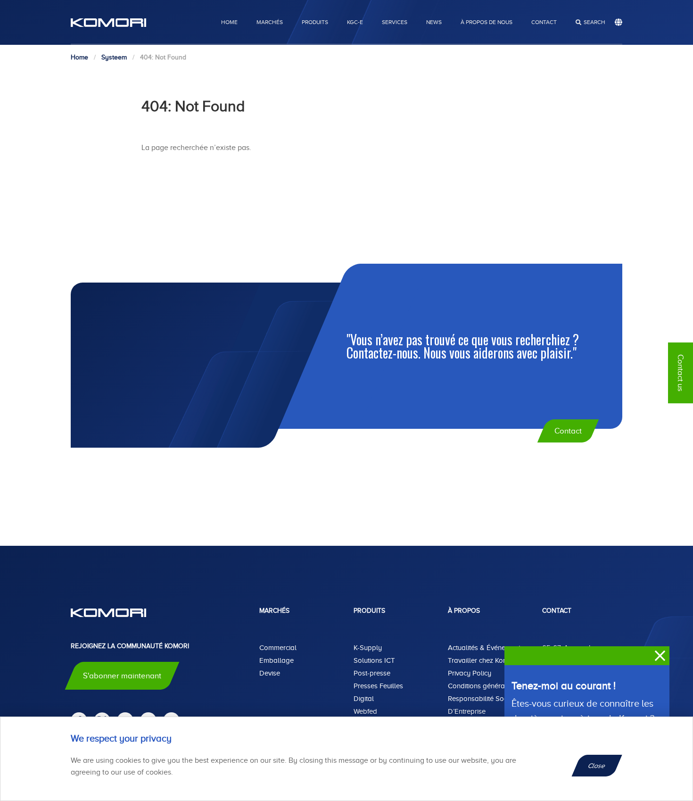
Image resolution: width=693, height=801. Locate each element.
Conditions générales (481, 686)
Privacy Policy (469, 673)
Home (229, 22)
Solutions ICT (374, 660)
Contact (544, 22)
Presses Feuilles (378, 686)
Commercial (278, 647)
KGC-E (355, 22)
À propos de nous (486, 22)
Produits (315, 22)
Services (394, 22)
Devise (269, 673)
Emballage (276, 660)
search (594, 22)
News (434, 22)
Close (597, 765)
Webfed (365, 711)
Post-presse (372, 673)
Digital (364, 698)
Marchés (269, 22)
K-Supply (368, 647)
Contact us (680, 373)
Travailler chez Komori (482, 660)
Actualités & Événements (486, 647)
